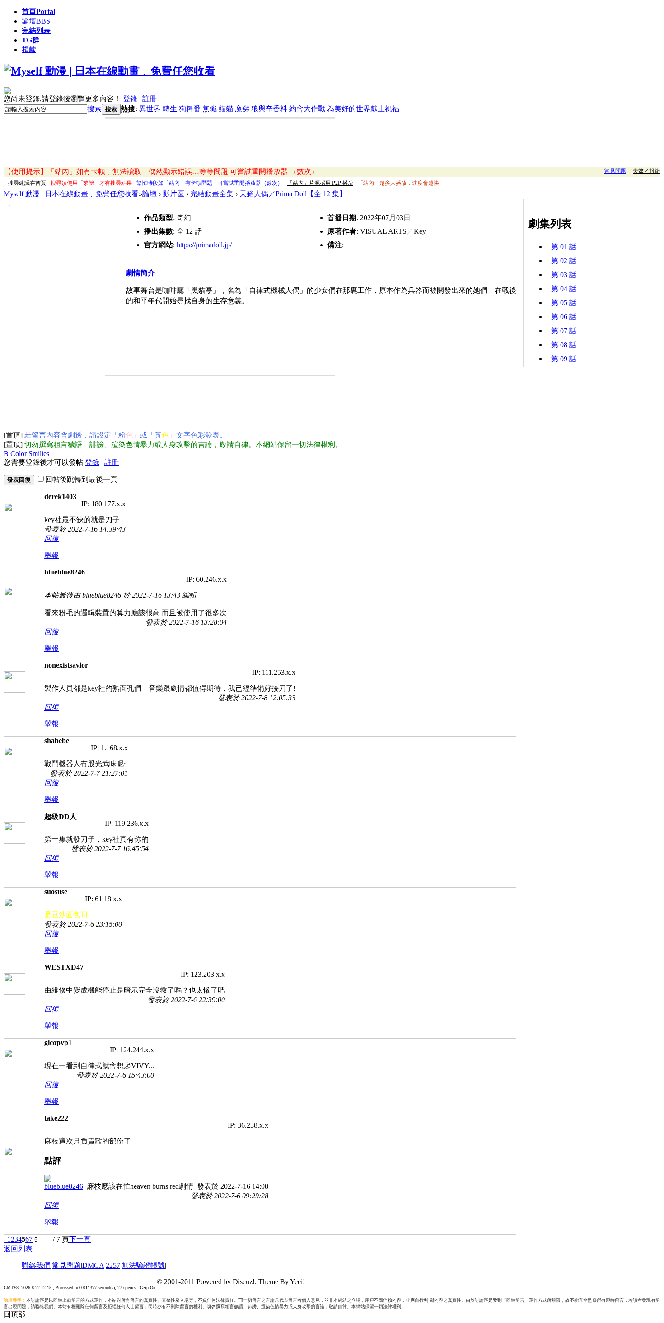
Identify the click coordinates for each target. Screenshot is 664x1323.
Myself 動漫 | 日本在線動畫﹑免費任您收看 (71, 194)
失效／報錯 (646, 171)
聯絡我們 (36, 1265)
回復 (51, 538)
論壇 (36, 21)
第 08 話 (563, 344)
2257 (113, 1265)
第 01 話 (563, 246)
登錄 (130, 99)
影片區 (173, 194)
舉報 (51, 555)
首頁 (38, 11)
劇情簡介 (140, 273)
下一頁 (80, 1239)
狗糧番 (190, 109)
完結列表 (36, 30)
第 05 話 (563, 302)
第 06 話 (563, 316)
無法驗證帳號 (143, 1265)
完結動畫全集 (212, 194)
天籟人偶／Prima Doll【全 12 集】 (292, 194)
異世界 (150, 109)
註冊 (149, 99)
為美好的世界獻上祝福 (363, 109)
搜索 (94, 109)
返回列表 (18, 1248)
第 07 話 (563, 330)
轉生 (170, 109)
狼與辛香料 (269, 109)
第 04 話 (563, 288)
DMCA (93, 1265)
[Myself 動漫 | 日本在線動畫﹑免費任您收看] (109, 71)
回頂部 (14, 1314)
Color (18, 453)
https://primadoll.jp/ (204, 245)
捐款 (29, 49)
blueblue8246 (63, 1186)
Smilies (38, 453)
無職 (209, 109)
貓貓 (226, 109)
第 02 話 (563, 260)
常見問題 (615, 171)
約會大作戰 (307, 109)
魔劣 (242, 109)
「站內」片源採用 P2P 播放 (320, 183)
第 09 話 (563, 359)
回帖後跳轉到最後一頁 (81, 479)
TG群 (30, 40)
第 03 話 (563, 274)
